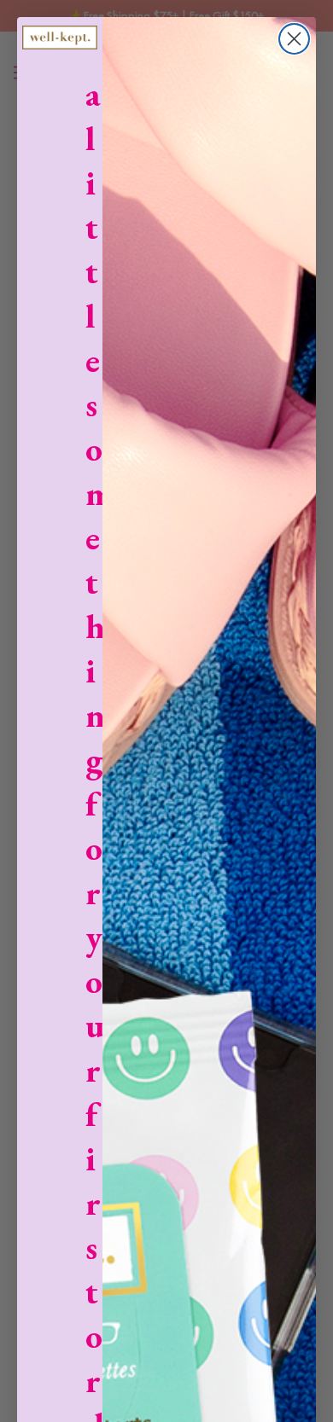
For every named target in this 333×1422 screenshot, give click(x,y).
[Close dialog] (294, 39)
